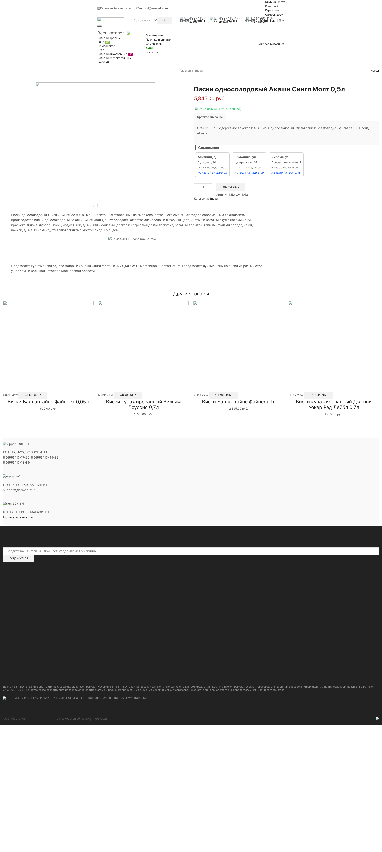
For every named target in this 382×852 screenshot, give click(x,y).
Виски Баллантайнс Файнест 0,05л (48, 402)
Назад (375, 70)
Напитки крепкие (109, 38)
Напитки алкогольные (114, 54)
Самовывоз (273, 14)
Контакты (152, 52)
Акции (150, 48)
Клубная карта (275, 2)
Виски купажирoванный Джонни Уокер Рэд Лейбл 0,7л (334, 404)
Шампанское (106, 46)
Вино (103, 42)
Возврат (270, 6)
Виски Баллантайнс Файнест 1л (238, 402)
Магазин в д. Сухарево (264, 21)
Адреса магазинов (272, 44)
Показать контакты (18, 517)
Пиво (100, 50)
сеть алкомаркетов (42, 718)
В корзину (232, 187)
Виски (198, 70)
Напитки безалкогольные (114, 58)
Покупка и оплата (158, 39)
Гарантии (271, 10)
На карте (203, 172)
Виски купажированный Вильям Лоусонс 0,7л (143, 404)
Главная (185, 70)
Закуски (103, 62)
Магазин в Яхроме (197, 21)
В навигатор (219, 172)
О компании (154, 35)
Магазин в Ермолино (228, 21)
